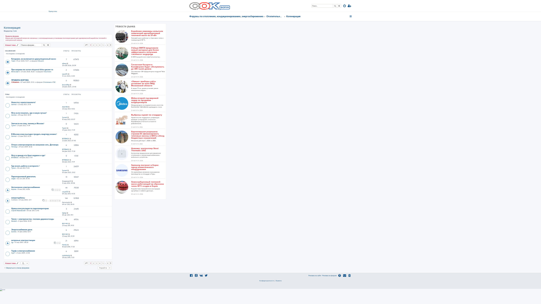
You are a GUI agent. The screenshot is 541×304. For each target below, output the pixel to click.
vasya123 (65, 192)
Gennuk (14, 104)
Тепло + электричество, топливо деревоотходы (32, 219)
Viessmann (47, 72)
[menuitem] (345, 6)
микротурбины (18, 197)
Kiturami (41, 61)
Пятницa (14, 147)
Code (15, 31)
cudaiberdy (66, 255)
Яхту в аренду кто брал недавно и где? (28, 155)
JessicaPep (65, 85)
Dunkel (13, 232)
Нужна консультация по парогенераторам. (30, 208)
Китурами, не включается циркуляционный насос (33, 59)
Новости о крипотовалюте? (23, 102)
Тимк (13, 61)
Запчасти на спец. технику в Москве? (27, 123)
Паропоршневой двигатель (23, 176)
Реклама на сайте (314, 276)
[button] (86, 45)
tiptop (64, 213)
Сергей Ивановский (18, 211)
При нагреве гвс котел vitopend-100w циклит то (32, 69)
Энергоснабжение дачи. (22, 229)
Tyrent (13, 126)
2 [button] (93, 45)
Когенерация (12, 27)
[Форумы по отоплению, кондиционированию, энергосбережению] (224, 7)
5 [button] (102, 45)
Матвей (14, 221)
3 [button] (96, 45)
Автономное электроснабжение (25, 187)
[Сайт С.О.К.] (209, 5)
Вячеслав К (15, 72)
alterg (64, 63)
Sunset (64, 117)
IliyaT (13, 253)
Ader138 (65, 107)
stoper (13, 179)
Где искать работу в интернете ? (25, 166)
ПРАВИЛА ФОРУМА (20, 80)
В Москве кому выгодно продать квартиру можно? (34, 134)
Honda (64, 245)
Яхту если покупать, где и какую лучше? (29, 113)
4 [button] (99, 45)
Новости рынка (125, 26)
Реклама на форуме (329, 276)
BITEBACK (65, 139)
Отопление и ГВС (49, 82)
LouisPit (64, 74)
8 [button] (107, 45)
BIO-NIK (65, 223)
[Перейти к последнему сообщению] (67, 63)
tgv (12, 242)
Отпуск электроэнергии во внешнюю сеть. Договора (34, 144)
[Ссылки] (350, 16)
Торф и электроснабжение (23, 251)
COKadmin (15, 82)
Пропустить (53, 11)
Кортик (13, 189)
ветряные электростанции (23, 240)
